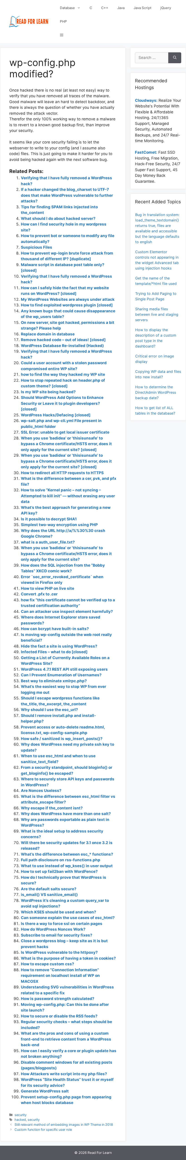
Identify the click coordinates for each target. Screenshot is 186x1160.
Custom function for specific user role (43, 1129)
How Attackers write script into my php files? (64, 1074)
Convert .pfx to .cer (39, 594)
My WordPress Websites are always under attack (68, 299)
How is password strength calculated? (57, 998)
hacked (20, 1119)
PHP (63, 21)
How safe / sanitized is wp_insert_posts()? (62, 738)
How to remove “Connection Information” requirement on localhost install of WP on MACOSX (60, 976)
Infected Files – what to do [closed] (54, 652)
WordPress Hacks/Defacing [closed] (56, 415)
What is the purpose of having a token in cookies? (68, 958)
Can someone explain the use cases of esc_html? (68, 917)
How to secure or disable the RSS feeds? (59, 1016)
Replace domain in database (48, 334)
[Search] (174, 57)
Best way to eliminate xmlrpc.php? (54, 681)
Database (67, 8)
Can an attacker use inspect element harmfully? (67, 611)
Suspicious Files (36, 247)
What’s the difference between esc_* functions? (67, 854)
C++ (104, 8)
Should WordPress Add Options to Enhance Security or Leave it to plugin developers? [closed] (62, 403)
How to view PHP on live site (47, 588)
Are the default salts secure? (48, 889)
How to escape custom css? (47, 964)
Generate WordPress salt (45, 1091)
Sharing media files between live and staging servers (156, 314)
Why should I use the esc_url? (49, 709)
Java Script (142, 8)
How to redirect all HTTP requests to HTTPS (62, 473)
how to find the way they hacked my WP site (63, 374)
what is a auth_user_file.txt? (48, 542)
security (21, 1115)
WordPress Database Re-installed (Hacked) (62, 345)
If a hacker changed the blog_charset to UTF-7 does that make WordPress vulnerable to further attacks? (67, 195)
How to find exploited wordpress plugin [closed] (67, 305)
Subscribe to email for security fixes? (56, 935)
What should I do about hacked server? (58, 218)
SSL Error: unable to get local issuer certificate (65, 432)
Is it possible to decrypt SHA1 (49, 519)
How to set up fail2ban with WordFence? (59, 871)
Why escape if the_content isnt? (52, 808)
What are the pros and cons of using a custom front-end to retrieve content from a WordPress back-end (66, 1039)
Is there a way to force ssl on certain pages (61, 923)
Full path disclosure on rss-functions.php (60, 860)
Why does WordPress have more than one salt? (66, 813)
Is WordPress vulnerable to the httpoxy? (59, 952)
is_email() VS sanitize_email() (49, 894)
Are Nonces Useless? (41, 790)
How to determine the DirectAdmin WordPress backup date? (155, 392)
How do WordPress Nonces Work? (53, 929)
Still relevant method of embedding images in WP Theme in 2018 (64, 1124)
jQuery (165, 8)
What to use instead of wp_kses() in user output (67, 866)
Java (121, 8)
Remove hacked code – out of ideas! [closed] (63, 339)
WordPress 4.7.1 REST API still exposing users (64, 669)
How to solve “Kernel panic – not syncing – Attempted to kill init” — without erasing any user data (68, 496)
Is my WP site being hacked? (48, 392)
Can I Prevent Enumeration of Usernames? (61, 675)
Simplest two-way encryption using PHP (59, 524)
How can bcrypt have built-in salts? (55, 628)
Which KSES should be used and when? (58, 912)
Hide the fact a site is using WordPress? (59, 646)
